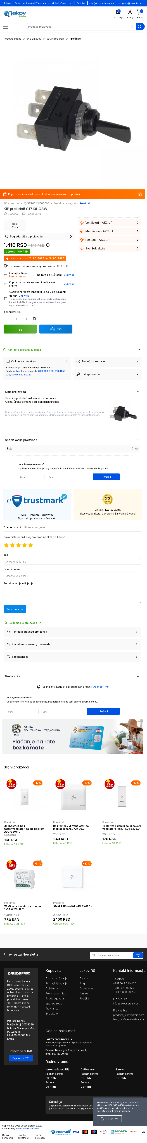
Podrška (81, 3)
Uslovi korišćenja (7, 1136)
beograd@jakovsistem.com (128, 1019)
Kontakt (83, 993)
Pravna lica (52, 1008)
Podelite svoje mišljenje (19, 583)
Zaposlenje (86, 988)
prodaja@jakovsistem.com (128, 1014)
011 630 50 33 (46, 371)
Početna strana (12, 38)
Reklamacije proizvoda (23, 622)
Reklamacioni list (55, 993)
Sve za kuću (34, 38)
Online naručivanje (56, 978)
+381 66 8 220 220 (124, 983)
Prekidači (75, 38)
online (16, 371)
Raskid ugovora (55, 998)
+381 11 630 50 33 (124, 992)
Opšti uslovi (52, 988)
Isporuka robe (54, 1003)
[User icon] (130, 12)
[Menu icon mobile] (5, 26)
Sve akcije (52, 1013)
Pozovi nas (67, 3)
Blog (82, 983)
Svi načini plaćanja (56, 983)
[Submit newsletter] (138, 955)
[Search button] (140, 26)
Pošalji (107, 476)
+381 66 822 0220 (21, 374)
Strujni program (55, 38)
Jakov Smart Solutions (27, 1128)
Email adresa (12, 569)
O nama (83, 978)
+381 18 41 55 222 (123, 987)
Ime (6, 554)
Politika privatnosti (23, 1136)
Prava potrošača (40, 1136)
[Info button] (47, 246)
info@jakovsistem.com (101, 3)
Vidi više (24, 295)
